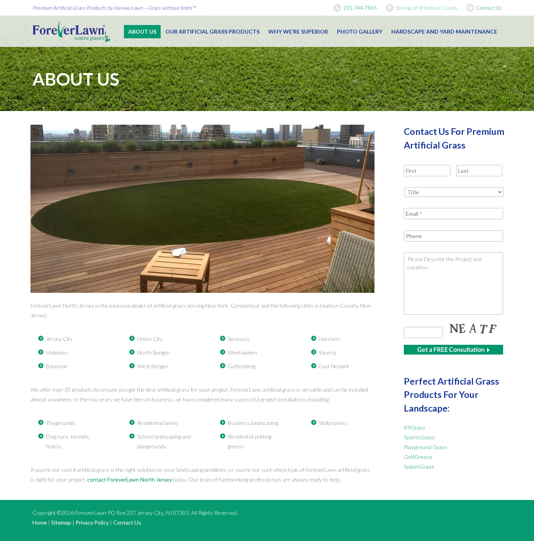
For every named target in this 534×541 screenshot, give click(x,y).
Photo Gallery (359, 31)
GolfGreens (418, 456)
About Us (142, 31)
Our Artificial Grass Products (212, 31)
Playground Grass (425, 447)
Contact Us (489, 8)
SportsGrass (419, 437)
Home (39, 522)
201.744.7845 (360, 8)
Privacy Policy (92, 522)
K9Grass (414, 427)
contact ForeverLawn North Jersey (129, 479)
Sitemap (61, 522)
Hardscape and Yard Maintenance (444, 31)
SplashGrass (419, 466)
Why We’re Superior (298, 31)
